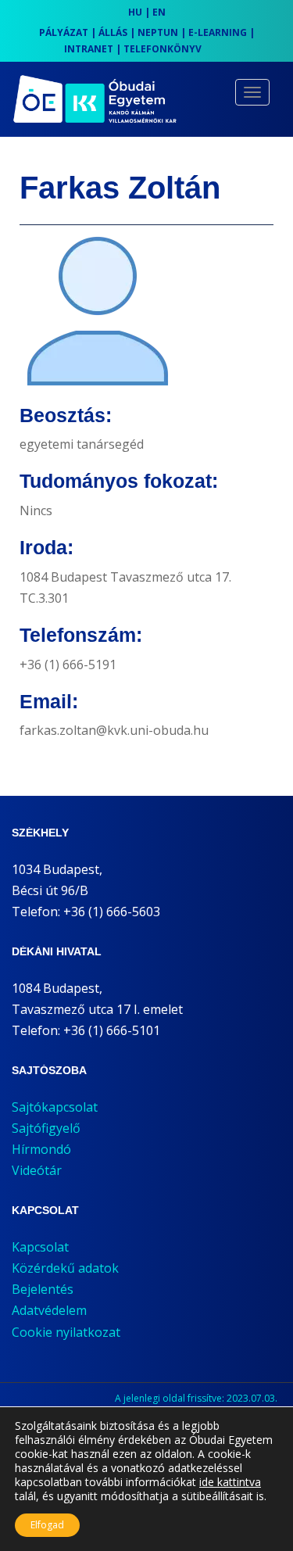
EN (159, 12)
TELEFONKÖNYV (162, 49)
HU (135, 12)
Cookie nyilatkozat (66, 1332)
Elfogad (47, 1524)
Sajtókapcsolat (55, 1107)
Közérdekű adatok (65, 1268)
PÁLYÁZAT (63, 32)
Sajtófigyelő (46, 1128)
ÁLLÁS (112, 32)
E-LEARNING (217, 32)
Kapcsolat (40, 1246)
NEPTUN (158, 32)
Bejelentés (42, 1289)
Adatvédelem (49, 1310)
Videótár (37, 1170)
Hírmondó (41, 1149)
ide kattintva (230, 1482)
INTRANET (88, 49)
